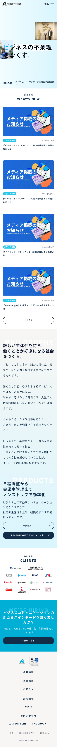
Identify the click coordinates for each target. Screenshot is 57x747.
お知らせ (28, 689)
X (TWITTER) (17, 723)
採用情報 (28, 698)
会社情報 (28, 672)
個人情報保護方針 (27, 733)
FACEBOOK (39, 723)
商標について (46, 733)
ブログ (28, 707)
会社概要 (9, 733)
